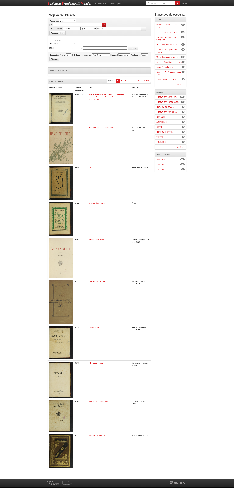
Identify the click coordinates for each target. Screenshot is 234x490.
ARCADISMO (161, 122)
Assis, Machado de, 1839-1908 (168, 67)
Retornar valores (57, 33)
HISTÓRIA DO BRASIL (165, 107)
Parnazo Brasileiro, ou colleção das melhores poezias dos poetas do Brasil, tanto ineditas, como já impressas (108, 96)
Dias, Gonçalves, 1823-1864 (167, 44)
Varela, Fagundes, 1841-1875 (168, 57)
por (50, 24)
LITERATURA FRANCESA (166, 112)
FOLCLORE (161, 142)
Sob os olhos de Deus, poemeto (101, 281)
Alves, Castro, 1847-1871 (166, 79)
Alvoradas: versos (96, 363)
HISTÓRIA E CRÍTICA (164, 132)
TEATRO (159, 137)
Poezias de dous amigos (98, 401)
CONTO (159, 127)
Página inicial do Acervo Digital (108, 3)
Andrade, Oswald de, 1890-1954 (169, 62)
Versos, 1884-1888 (96, 239)
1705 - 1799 (161, 169)
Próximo (146, 80)
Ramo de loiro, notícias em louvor (102, 127)
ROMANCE (160, 117)
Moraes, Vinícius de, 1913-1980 (168, 32)
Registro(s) (135, 55)
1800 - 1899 (161, 164)
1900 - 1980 (161, 159)
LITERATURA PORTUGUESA (167, 102)
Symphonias (94, 327)
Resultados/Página (57, 55)
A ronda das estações (97, 203)
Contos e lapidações (97, 435)
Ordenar (113, 55)
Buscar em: (54, 21)
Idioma (184, 3)
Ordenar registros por (83, 55)
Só (90, 167)
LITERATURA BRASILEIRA (166, 97)
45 (139, 80)
